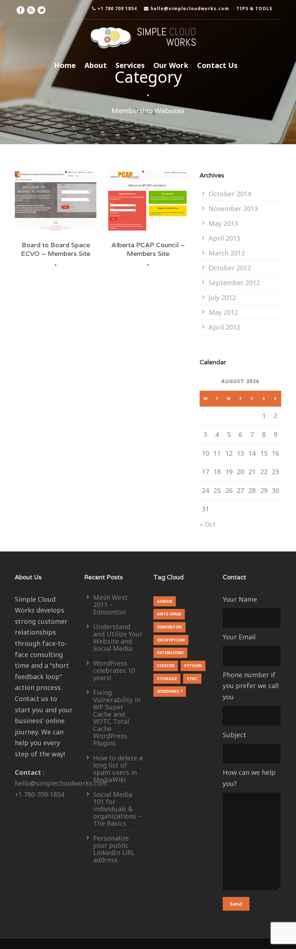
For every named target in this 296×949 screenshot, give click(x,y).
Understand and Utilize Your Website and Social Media (118, 637)
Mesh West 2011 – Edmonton (110, 604)
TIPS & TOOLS (254, 8)
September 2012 (234, 282)
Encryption (171, 640)
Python (193, 665)
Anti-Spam (169, 614)
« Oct (208, 524)
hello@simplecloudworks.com (190, 8)
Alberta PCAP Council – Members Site (148, 249)
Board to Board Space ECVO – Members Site (55, 249)
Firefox (165, 665)
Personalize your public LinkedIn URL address (114, 849)
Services (130, 65)
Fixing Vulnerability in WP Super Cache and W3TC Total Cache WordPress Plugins (116, 717)
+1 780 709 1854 (117, 8)
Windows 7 (169, 691)
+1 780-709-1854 (39, 794)
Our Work (170, 65)
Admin (164, 601)
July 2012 (222, 297)
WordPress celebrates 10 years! (114, 670)
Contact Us (217, 65)
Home (65, 65)
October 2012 (230, 267)
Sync (192, 678)
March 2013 (227, 253)
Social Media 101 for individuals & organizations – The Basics (117, 809)
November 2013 (233, 208)
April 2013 (224, 238)
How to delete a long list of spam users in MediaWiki (118, 768)
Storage (167, 678)
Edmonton (169, 627)
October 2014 (230, 193)
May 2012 (223, 312)
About (95, 65)
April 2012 (224, 327)
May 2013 (223, 223)
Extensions (170, 652)
